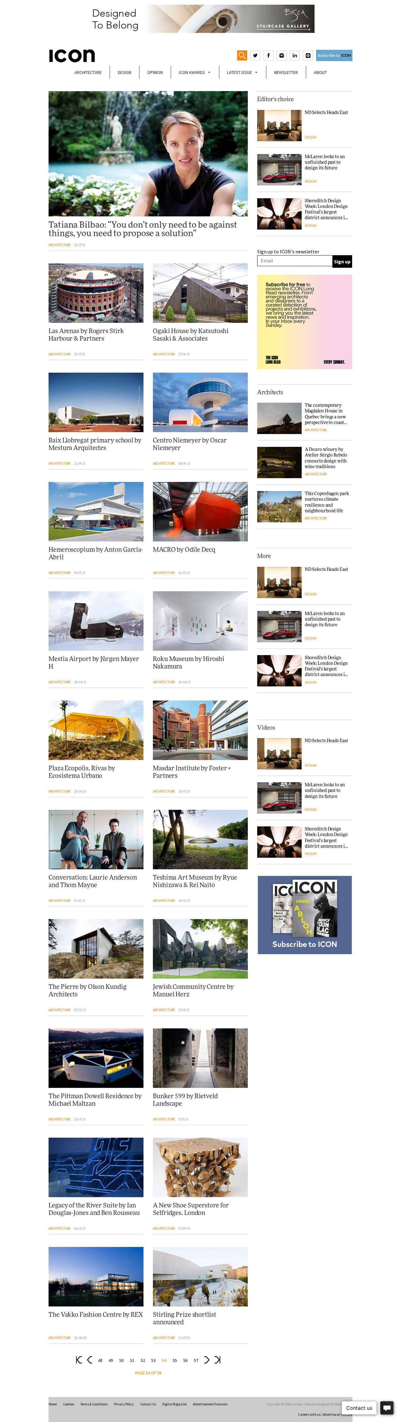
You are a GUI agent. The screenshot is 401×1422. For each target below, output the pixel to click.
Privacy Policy (124, 1404)
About (320, 72)
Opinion (155, 72)
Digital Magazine (174, 1404)
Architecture (88, 72)
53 (153, 1360)
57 (196, 1360)
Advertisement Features (210, 1404)
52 (143, 1360)
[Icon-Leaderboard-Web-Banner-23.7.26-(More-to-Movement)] (200, 19)
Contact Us (148, 1404)
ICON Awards (192, 72)
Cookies (68, 1404)
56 (185, 1360)
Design (124, 72)
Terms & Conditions (94, 1404)
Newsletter (286, 72)
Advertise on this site (337, 1414)
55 (175, 1360)
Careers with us (309, 1414)
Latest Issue (239, 72)
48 (100, 1360)
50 (121, 1360)
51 (132, 1360)
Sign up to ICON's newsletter (288, 251)
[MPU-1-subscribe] (305, 915)
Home (53, 1404)
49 (111, 1360)
